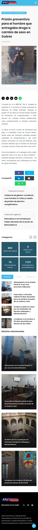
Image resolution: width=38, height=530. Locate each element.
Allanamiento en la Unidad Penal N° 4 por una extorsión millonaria (24, 284)
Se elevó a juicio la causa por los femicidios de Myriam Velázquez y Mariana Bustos (24, 310)
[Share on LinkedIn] (11, 98)
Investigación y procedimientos (14, 13)
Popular (19, 277)
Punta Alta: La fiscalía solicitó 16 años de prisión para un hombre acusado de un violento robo (24, 298)
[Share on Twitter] (7, 98)
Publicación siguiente (12, 214)
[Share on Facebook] (3, 98)
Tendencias (30, 277)
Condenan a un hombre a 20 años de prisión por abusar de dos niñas (24, 321)
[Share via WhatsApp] (20, 98)
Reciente (7, 277)
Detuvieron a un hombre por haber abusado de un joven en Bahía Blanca (18, 221)
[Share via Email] (16, 98)
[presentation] (30, 237)
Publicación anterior (16, 191)
